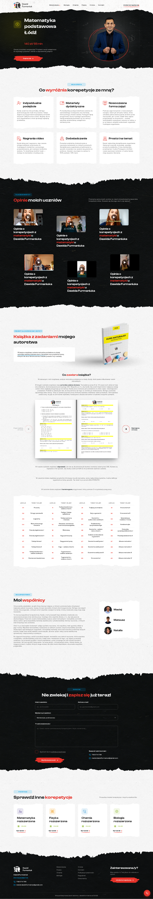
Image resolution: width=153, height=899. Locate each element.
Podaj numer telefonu (48, 454)
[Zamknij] (115, 431)
